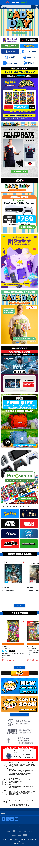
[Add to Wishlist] (22, 562)
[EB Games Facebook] (3, 819)
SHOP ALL (19, 605)
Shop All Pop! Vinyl (19, 715)
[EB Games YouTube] (16, 819)
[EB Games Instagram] (8, 819)
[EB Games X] (12, 819)
